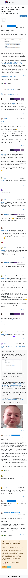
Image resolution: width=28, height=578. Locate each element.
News (9, 11)
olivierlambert (6, 99)
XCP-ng (11, 2)
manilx (5, 247)
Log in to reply (23, 16)
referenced (11, 89)
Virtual (5, 189)
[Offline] (2, 26)
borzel (5, 25)
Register (4, 566)
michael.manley (7, 435)
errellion (5, 199)
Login (9, 566)
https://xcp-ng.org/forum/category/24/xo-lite (12, 399)
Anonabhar (6, 487)
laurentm (5, 118)
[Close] (25, 542)
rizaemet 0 (6, 178)
